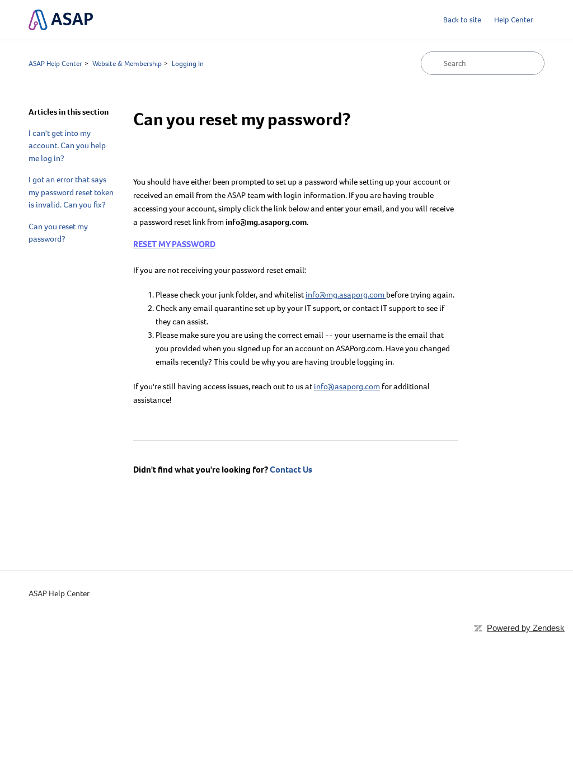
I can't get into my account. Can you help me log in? (67, 146)
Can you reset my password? (58, 233)
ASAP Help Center (55, 63)
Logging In (188, 63)
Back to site (462, 20)
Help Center (513, 20)
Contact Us (291, 469)
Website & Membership (127, 63)
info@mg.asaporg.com (346, 294)
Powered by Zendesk (526, 628)
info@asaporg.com (347, 386)
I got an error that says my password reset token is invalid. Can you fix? (71, 192)
